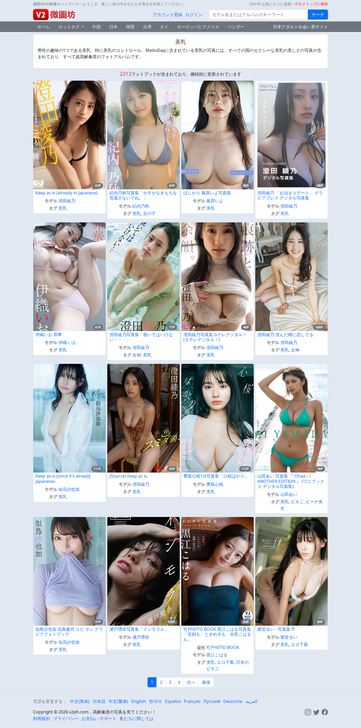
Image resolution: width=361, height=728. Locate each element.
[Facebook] (325, 712)
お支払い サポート (99, 718)
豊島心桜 (214, 484)
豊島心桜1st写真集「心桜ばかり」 (216, 476)
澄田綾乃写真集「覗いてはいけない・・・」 (141, 337)
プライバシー (65, 718)
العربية (251, 701)
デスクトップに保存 (311, 3)
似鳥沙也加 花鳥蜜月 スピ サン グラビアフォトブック (69, 631)
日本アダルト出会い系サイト (300, 27)
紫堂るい (288, 637)
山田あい (288, 494)
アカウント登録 (167, 14)
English (138, 701)
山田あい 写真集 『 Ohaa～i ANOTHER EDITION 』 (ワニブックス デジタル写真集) (290, 481)
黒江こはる (217, 655)
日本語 (99, 701)
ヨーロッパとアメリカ (198, 27)
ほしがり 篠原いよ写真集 (207, 193)
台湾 (147, 27)
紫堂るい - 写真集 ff (275, 629)
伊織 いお (67, 342)
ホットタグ (69, 27)
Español (173, 701)
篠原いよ (214, 201)
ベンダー (236, 27)
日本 (113, 27)
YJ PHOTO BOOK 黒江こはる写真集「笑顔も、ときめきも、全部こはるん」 (217, 634)
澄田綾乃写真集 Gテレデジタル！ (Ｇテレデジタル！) (215, 337)
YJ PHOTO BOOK (222, 647)
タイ (164, 27)
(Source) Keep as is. (128, 476)
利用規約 (41, 718)
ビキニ (297, 502)
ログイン (194, 14)
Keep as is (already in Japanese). (67, 193)
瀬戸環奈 (140, 637)
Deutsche (232, 701)
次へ (191, 682)
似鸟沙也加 (69, 489)
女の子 (149, 213)
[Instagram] (308, 712)
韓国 (130, 27)
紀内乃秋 (140, 206)
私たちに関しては (137, 718)
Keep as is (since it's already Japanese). (63, 478)
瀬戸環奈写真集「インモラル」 (139, 629)
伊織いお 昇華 (48, 334)
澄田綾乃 (66, 201)
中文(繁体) (118, 701)
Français (192, 701)
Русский (212, 701)
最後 (206, 682)
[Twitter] (316, 712)
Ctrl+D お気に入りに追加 (270, 3)
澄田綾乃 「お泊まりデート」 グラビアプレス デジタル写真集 (290, 195)
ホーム (43, 27)
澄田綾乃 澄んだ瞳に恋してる (285, 334)
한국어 (155, 701)
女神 (136, 355)
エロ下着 (225, 662)
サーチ (318, 14)
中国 (96, 27)
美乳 (62, 208)
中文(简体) (80, 701)
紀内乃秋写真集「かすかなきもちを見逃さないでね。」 (143, 195)
